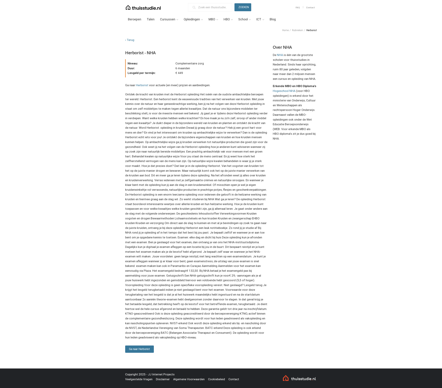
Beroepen (134, 19)
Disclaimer (163, 379)
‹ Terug (129, 40)
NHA (280, 55)
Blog (273, 19)
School (243, 19)
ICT (258, 19)
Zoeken (243, 7)
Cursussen (167, 19)
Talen (151, 19)
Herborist (142, 85)
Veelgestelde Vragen (138, 379)
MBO (212, 19)
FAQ (298, 7)
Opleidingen (192, 19)
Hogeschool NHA (284, 91)
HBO (227, 19)
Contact (310, 7)
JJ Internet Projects (161, 374)
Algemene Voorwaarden (189, 379)
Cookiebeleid (216, 379)
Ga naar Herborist (139, 349)
